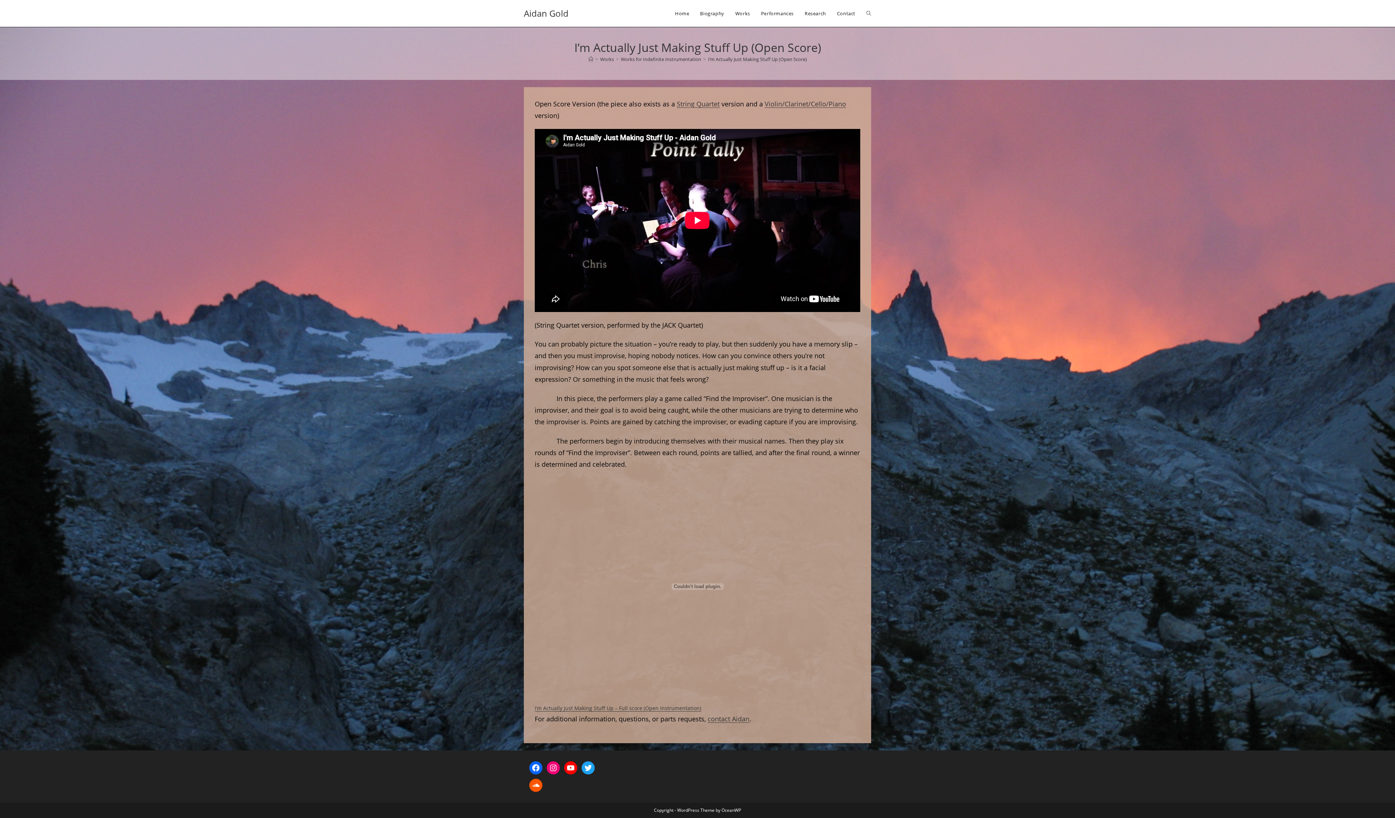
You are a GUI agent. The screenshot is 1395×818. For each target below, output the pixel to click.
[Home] (591, 59)
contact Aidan (728, 718)
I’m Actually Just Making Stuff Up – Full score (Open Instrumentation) (618, 708)
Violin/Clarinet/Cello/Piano (805, 104)
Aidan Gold (546, 13)
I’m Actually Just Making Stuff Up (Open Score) (757, 59)
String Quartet (698, 104)
